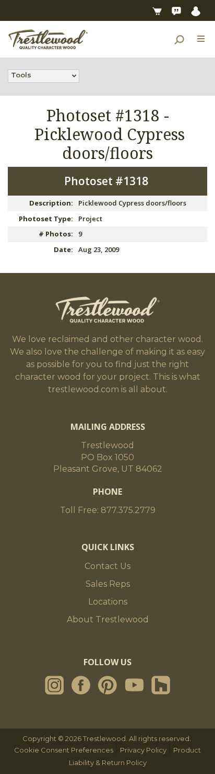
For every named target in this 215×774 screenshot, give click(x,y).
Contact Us (107, 566)
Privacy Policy (143, 750)
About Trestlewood (108, 619)
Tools (21, 75)
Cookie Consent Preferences (63, 750)
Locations (107, 602)
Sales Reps (108, 584)
